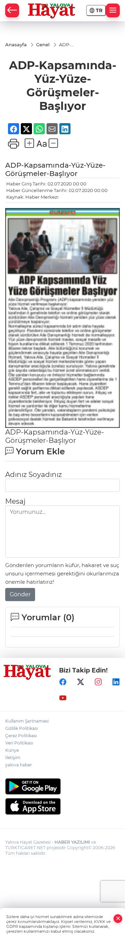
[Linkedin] (116, 682)
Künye (12, 750)
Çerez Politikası (21, 735)
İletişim (12, 757)
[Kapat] (118, 919)
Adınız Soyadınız (33, 474)
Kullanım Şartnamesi (27, 721)
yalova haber (18, 764)
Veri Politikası (19, 743)
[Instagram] (98, 682)
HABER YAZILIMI (72, 842)
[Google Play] (62, 786)
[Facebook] (63, 682)
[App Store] (62, 806)
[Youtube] (63, 698)
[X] (81, 682)
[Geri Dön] (12, 10)
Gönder (20, 594)
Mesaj (15, 501)
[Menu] (113, 10)
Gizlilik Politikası (21, 728)
